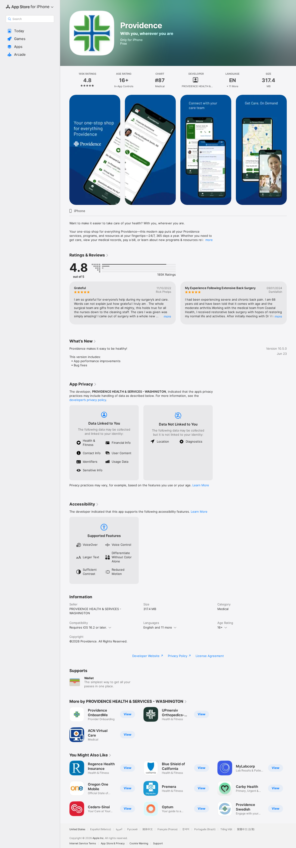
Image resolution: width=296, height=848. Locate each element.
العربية (119, 829)
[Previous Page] (65, 149)
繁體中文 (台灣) (246, 829)
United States (77, 829)
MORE (167, 316)
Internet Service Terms (82, 843)
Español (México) (100, 829)
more (209, 240)
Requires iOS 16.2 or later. (88, 627)
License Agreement (210, 656)
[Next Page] (291, 149)
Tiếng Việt (226, 829)
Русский (132, 829)
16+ (220, 627)
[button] (30, 31)
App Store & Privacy (113, 843)
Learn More (200, 485)
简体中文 (147, 829)
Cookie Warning (139, 843)
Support (158, 843)
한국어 (185, 829)
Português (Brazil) (205, 829)
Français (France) (167, 829)
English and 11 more (157, 627)
